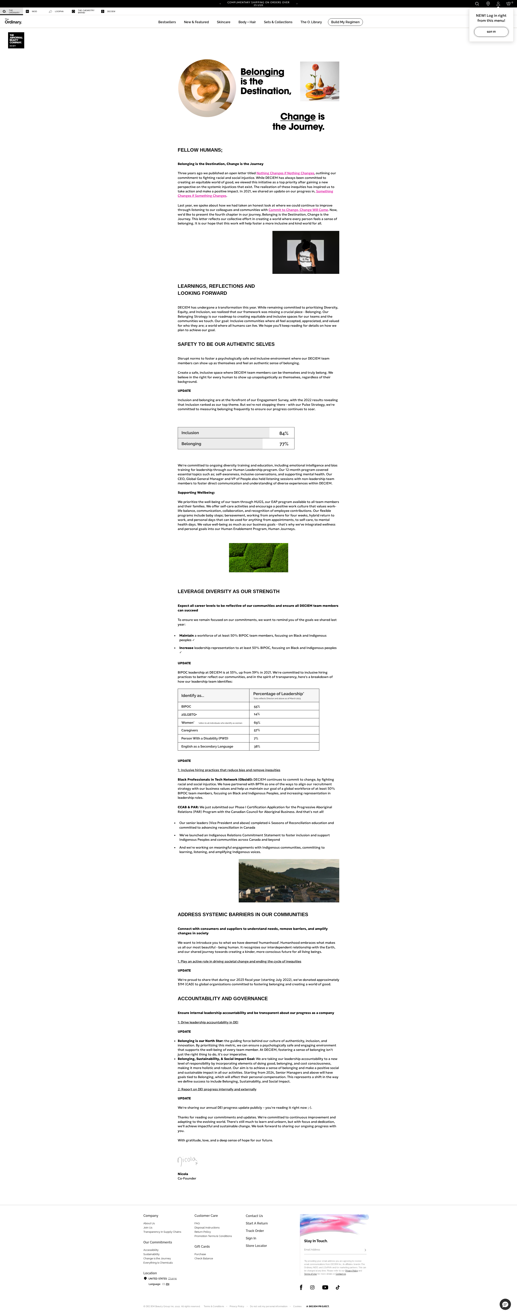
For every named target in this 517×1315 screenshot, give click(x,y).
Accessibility (151, 1249)
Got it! (491, 31)
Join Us (147, 1227)
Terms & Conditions (214, 1306)
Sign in (251, 1238)
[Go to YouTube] (325, 1287)
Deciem (111, 11)
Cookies (297, 1306)
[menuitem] (11, 11)
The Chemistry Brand (86, 11)
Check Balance (203, 1258)
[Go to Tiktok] (338, 1287)
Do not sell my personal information (269, 1306)
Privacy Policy (351, 1271)
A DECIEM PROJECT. (317, 1306)
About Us (149, 1223)
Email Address (312, 1249)
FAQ (197, 1223)
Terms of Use (310, 1274)
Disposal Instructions (207, 1227)
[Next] (297, 3)
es (163, 1284)
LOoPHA (59, 11)
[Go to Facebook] (301, 1287)
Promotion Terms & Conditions (213, 1236)
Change (172, 1278)
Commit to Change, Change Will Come (298, 210)
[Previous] (220, 3)
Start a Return (257, 1223)
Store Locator (256, 1246)
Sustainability (151, 1254)
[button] (196, 22)
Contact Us (341, 1274)
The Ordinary (14, 11)
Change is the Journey (157, 1258)
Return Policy (202, 1231)
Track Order (255, 1231)
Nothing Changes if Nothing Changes (285, 173)
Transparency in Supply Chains (162, 1231)
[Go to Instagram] (312, 1287)
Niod (34, 11)
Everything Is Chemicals (158, 1262)
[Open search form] (477, 3)
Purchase (200, 1254)
